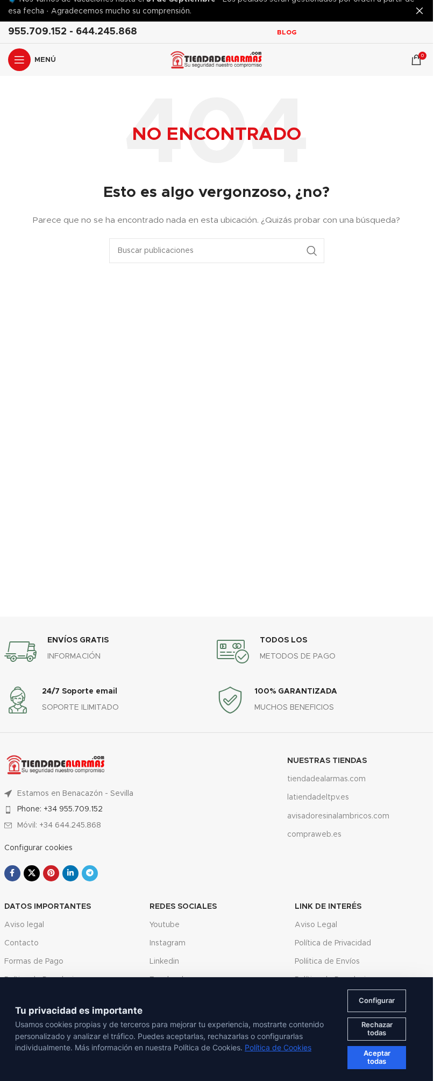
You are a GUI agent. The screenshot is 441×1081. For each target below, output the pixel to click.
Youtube (165, 925)
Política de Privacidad (333, 943)
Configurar (377, 1000)
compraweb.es (314, 834)
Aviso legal (24, 925)
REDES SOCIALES (183, 906)
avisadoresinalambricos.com (338, 816)
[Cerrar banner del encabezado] (419, 11)
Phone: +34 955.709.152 (60, 809)
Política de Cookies (278, 1047)
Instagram (168, 943)
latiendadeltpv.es (318, 797)
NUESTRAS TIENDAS (327, 761)
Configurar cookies (38, 848)
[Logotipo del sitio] (216, 59)
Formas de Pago (33, 961)
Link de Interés (328, 906)
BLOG (286, 32)
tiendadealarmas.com (326, 779)
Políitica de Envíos (327, 961)
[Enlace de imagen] (56, 764)
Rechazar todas (377, 1028)
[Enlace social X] (32, 873)
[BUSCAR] (312, 250)
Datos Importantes (47, 906)
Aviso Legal (316, 925)
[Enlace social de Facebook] (12, 873)
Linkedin (164, 961)
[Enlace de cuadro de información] (110, 651)
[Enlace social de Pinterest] (51, 873)
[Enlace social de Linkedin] (70, 873)
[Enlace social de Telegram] (90, 873)
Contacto (21, 943)
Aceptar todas (377, 1057)
